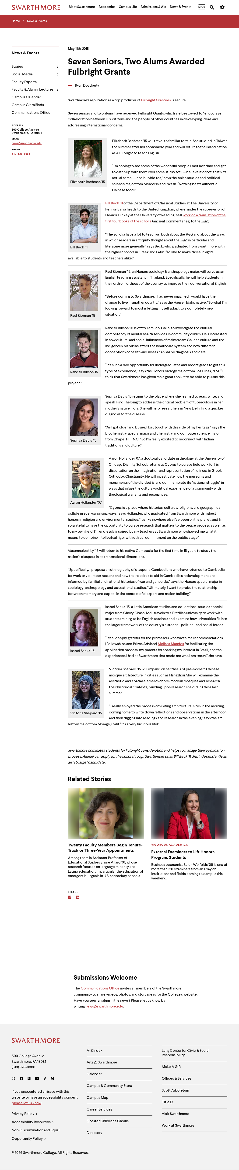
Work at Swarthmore (178, 1126)
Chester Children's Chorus (108, 1121)
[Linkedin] (77, 898)
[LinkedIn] (29, 1079)
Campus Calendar (26, 97)
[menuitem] (82, 7)
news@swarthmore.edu (104, 1006)
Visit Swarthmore (175, 1114)
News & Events (25, 53)
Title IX (168, 1102)
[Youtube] (37, 1079)
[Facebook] (69, 898)
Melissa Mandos (171, 644)
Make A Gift (171, 1067)
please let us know (26, 1103)
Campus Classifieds (28, 105)
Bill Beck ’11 (114, 203)
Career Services (99, 1109)
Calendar (94, 1074)
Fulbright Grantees (156, 100)
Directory (94, 1133)
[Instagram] (14, 1079)
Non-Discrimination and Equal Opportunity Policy (36, 1134)
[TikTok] (45, 1079)
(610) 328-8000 (23, 1067)
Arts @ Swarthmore (102, 1062)
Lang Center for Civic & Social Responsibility (185, 1053)
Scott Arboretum (175, 1090)
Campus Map (97, 1098)
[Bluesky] (52, 1079)
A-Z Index (94, 1051)
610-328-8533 (21, 154)
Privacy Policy (23, 1114)
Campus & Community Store (109, 1086)
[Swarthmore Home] (36, 1041)
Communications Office (31, 113)
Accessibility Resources (31, 1122)
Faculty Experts (24, 82)
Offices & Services (176, 1079)
